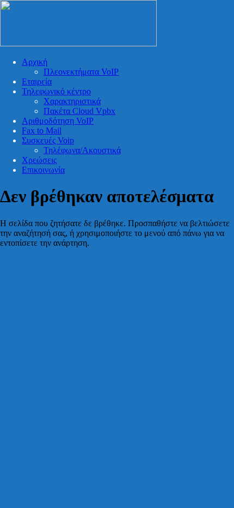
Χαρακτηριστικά (72, 101)
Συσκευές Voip (48, 140)
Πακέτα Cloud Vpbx (79, 111)
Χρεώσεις (39, 160)
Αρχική (34, 61)
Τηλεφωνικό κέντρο (56, 91)
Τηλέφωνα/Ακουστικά (82, 150)
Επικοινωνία (43, 169)
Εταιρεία (37, 81)
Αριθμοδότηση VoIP (58, 120)
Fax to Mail (41, 130)
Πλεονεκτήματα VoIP (81, 71)
